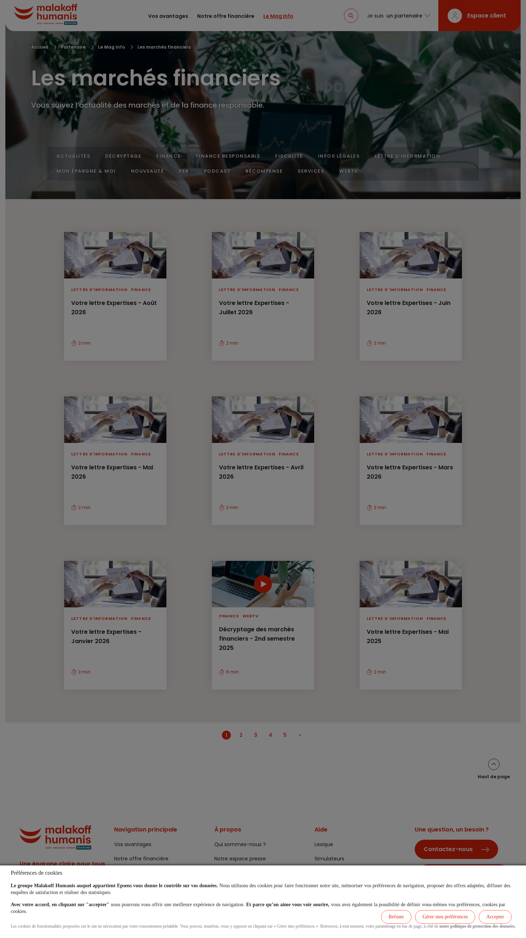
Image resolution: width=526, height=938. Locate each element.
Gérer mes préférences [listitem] (445, 916)
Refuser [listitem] (396, 916)
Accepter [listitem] (495, 916)
